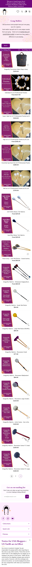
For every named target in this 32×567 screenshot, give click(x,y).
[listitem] (16, 4)
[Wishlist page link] (18, 11)
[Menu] (29, 12)
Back (5, 46)
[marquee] (16, 50)
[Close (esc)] (30, 540)
